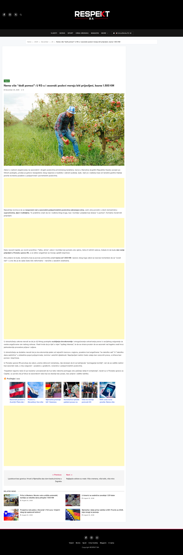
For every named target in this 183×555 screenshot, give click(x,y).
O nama (111, 543)
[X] (16, 15)
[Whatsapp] (97, 538)
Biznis (62, 33)
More (103, 33)
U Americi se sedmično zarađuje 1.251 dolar (98, 495)
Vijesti (54, 33)
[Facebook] (4, 15)
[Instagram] (10, 15)
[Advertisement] (64, 63)
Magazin (95, 33)
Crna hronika (82, 33)
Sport (70, 33)
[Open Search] (21, 15)
